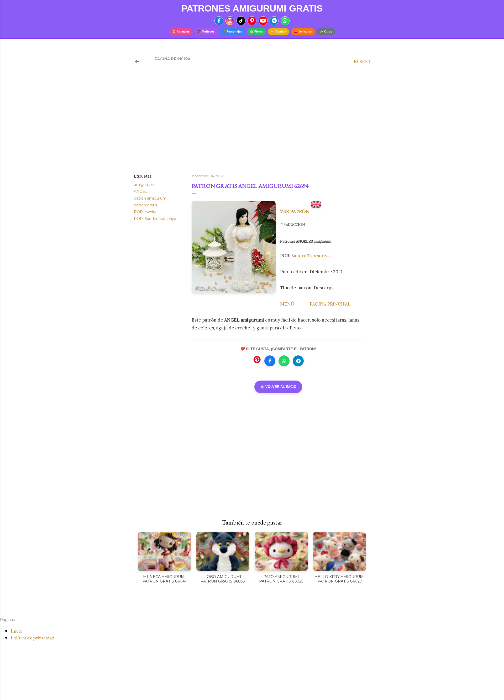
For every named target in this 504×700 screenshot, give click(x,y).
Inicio (16, 630)
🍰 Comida (278, 31)
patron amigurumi (150, 198)
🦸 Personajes (232, 31)
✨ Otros (326, 31)
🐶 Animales (181, 31)
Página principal (174, 59)
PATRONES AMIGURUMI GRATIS (252, 8)
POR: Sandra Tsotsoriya (155, 218)
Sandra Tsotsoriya (310, 256)
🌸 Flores (256, 31)
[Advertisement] (252, 124)
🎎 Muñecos (205, 31)
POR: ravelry (145, 212)
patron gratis (145, 205)
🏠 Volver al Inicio (278, 387)
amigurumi (144, 184)
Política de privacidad (32, 637)
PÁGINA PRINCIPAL (330, 304)
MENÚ (287, 304)
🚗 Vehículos (303, 31)
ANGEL (141, 191)
